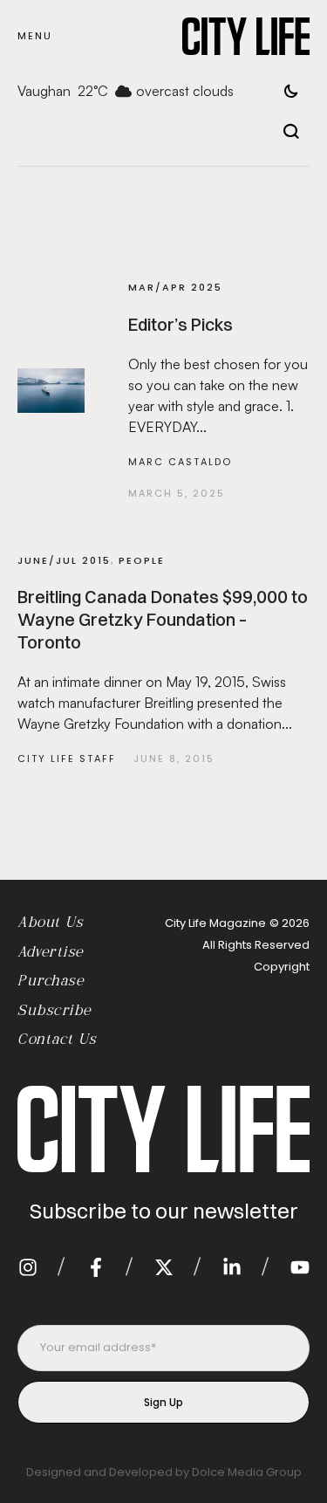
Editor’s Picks (180, 324)
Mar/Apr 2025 (175, 287)
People (142, 560)
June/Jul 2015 (64, 560)
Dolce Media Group (247, 1472)
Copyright (282, 966)
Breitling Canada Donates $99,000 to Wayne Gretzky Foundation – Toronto (162, 619)
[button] (34, 36)
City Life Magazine (215, 923)
